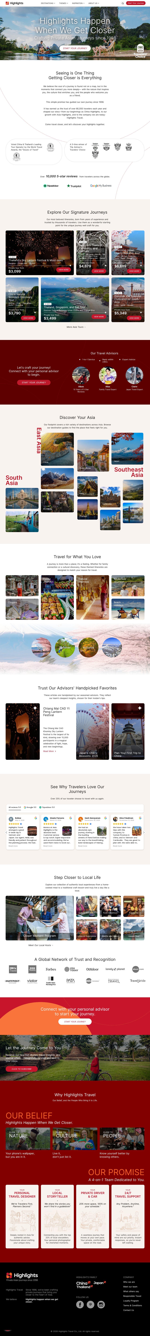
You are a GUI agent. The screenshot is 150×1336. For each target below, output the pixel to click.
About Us (92, 3)
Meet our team (130, 1287)
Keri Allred (89, 818)
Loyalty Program (131, 1301)
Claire (134, 386)
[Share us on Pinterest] (90, 1308)
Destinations (47, 3)
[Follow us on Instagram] (101, 1308)
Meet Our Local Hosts (39, 945)
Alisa (107, 386)
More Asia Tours (75, 327)
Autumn (88, 647)
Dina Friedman (57, 818)
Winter (112, 647)
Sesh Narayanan (23, 818)
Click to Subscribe (22, 1069)
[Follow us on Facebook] (80, 1308)
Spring (41, 647)
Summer (65, 647)
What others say (131, 1291)
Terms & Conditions (132, 1305)
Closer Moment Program (39, 935)
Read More (48, 751)
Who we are (129, 1282)
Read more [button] (13, 846)
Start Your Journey (136, 3)
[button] (30, 807)
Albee (81, 386)
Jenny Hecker (126, 818)
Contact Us (128, 1310)
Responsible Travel (132, 1296)
